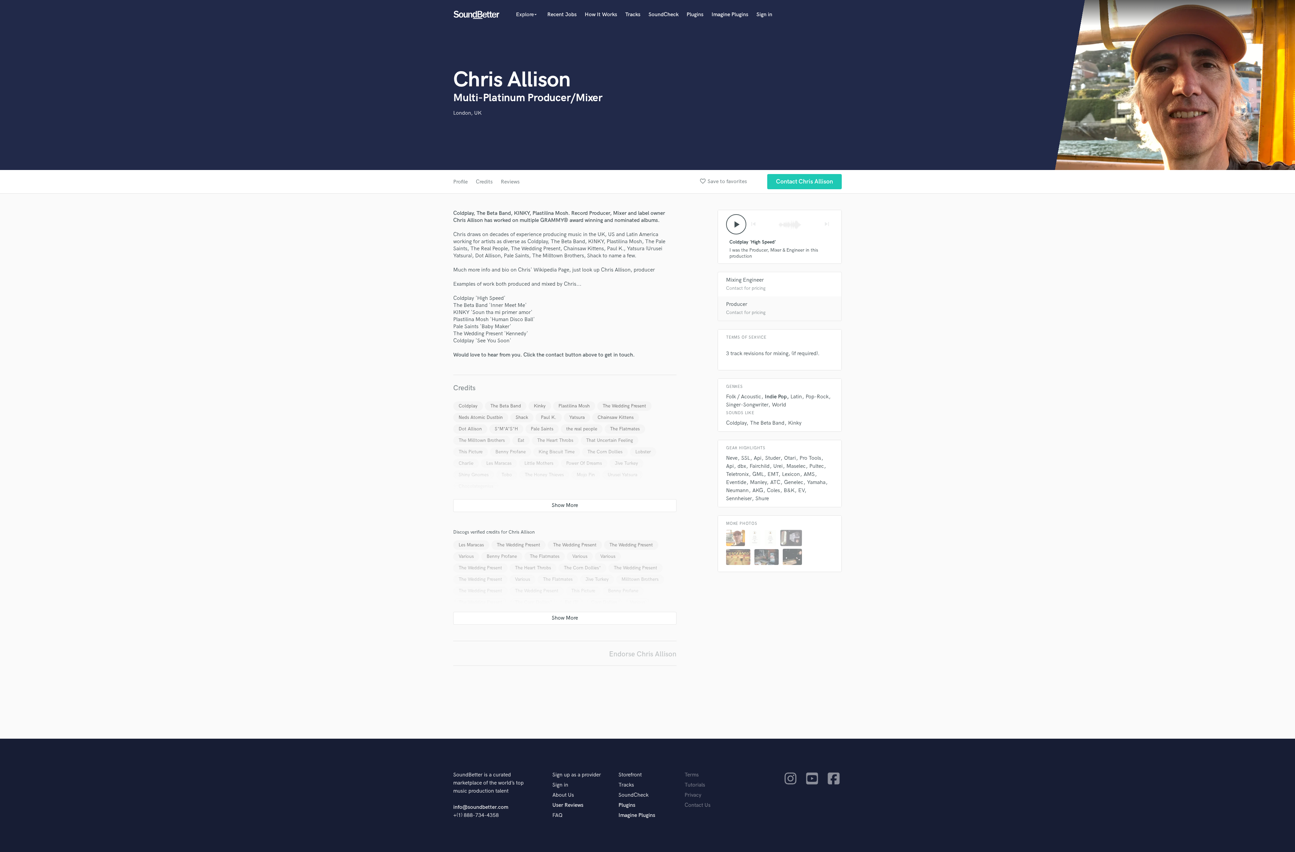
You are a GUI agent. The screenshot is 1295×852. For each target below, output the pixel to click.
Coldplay (468, 406)
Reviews (510, 182)
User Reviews (567, 805)
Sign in (764, 14)
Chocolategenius (476, 486)
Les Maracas (499, 463)
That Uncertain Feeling (609, 440)
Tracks (632, 14)
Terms (692, 775)
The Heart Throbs (555, 440)
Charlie (466, 463)
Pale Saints (542, 429)
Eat (521, 440)
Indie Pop (776, 397)
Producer (736, 304)
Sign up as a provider (576, 775)
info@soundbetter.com (480, 807)
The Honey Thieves (544, 475)
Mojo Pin (586, 475)
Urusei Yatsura (622, 475)
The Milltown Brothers (482, 440)
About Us (563, 795)
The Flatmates (625, 429)
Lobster (643, 452)
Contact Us (698, 805)
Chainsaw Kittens (616, 417)
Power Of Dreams (584, 463)
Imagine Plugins (730, 14)
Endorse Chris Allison (643, 654)
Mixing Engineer (745, 280)
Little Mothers (538, 463)
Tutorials (695, 785)
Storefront (630, 775)
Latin (796, 397)
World (779, 405)
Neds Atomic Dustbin (481, 417)
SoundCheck (664, 14)
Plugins (695, 14)
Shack (522, 417)
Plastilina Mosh (574, 406)
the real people (581, 429)
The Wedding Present (624, 406)
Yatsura (577, 417)
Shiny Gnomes (474, 475)
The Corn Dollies (605, 452)
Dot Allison (470, 429)
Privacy (693, 795)
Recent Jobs (562, 14)
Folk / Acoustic (743, 397)
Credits (484, 182)
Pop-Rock (817, 397)
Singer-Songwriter (747, 405)
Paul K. (548, 417)
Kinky (540, 406)
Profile (460, 182)
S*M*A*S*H (506, 429)
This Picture (471, 452)
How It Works (601, 14)
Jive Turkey (626, 463)
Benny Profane (510, 452)
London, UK (467, 113)
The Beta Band (505, 406)
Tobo (506, 475)
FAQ (557, 815)
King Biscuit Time (557, 452)
